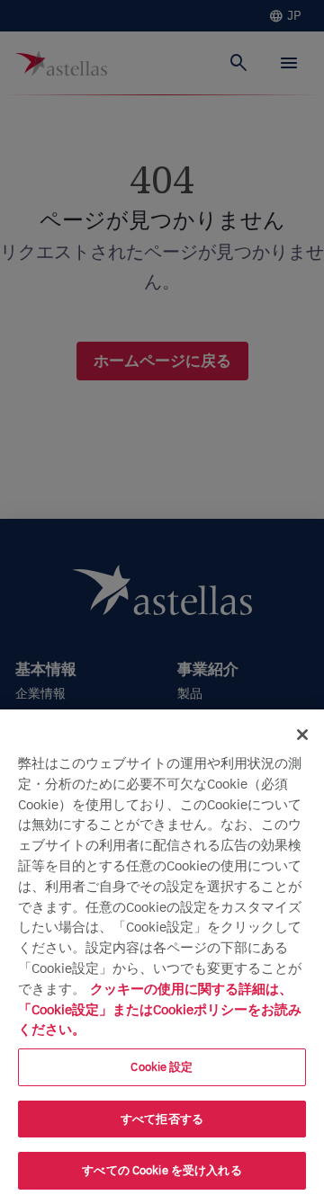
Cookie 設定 (161, 1067)
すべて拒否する (162, 1119)
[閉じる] (302, 734)
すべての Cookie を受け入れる (161, 1170)
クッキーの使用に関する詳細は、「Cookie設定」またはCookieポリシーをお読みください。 (160, 1009)
